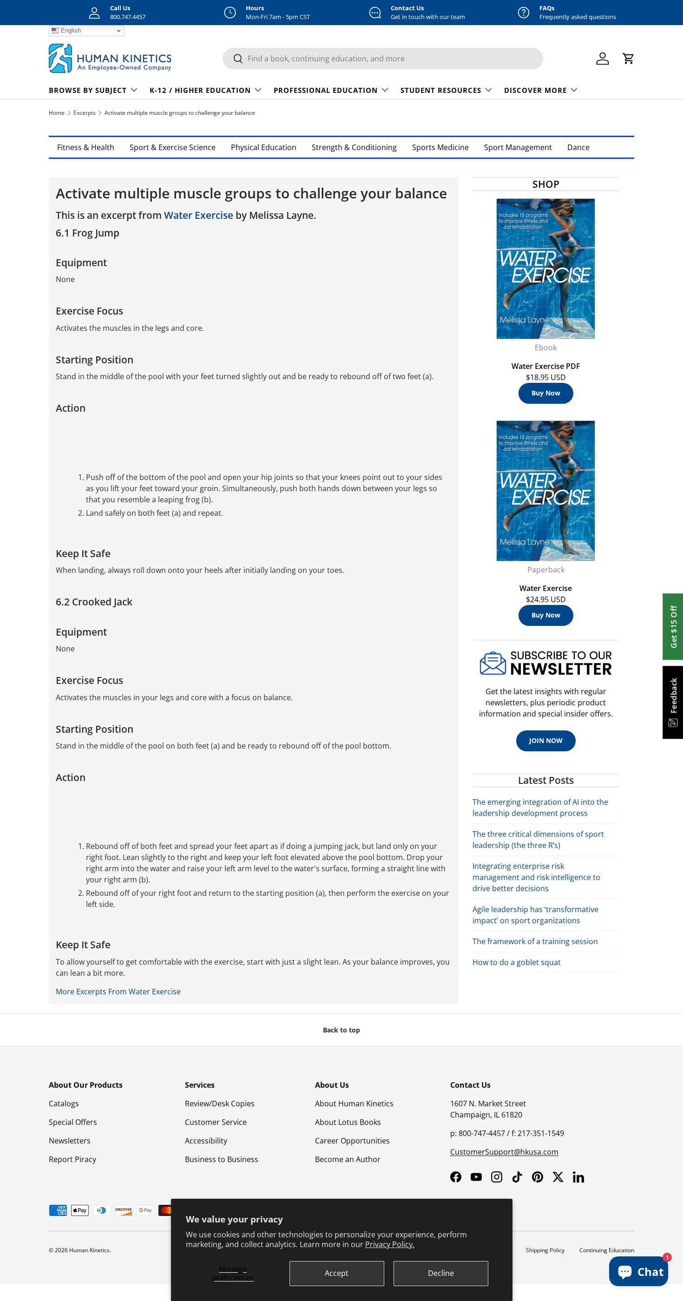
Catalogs (64, 1103)
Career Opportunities (352, 1141)
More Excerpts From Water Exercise (118, 991)
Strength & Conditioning (354, 147)
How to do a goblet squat (517, 962)
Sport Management (518, 147)
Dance (578, 147)
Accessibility (206, 1141)
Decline (441, 1273)
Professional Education (326, 90)
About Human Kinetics (354, 1103)
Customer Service (216, 1122)
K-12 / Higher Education (200, 90)
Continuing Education (606, 1250)
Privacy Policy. (389, 1244)
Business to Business (221, 1159)
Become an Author (348, 1159)
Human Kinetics (89, 1250)
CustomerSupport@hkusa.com (504, 1152)
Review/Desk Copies (220, 1103)
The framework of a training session (535, 941)
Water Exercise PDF (546, 366)
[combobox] (383, 58)
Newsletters (70, 1141)
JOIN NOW (546, 740)
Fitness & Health (85, 147)
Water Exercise (198, 215)
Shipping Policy (545, 1250)
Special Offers (73, 1122)
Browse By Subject (88, 90)
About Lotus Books (348, 1122)
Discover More (535, 90)
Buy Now (546, 392)
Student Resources (441, 90)
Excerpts (84, 113)
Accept (336, 1273)
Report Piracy (72, 1159)
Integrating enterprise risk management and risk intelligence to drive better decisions (536, 877)
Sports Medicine (440, 147)
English (70, 30)
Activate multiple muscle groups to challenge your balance (180, 113)
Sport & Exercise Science (173, 147)
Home (57, 113)
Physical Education (263, 147)
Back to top (341, 1029)
